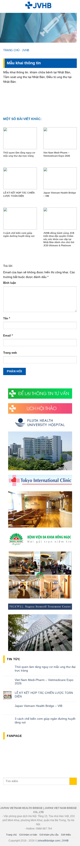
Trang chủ (11, 50)
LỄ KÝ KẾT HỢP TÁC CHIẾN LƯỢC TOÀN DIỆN (44, 694)
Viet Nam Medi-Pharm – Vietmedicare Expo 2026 (44, 681)
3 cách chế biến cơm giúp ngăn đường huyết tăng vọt (45, 720)
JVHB (25, 50)
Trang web (10, 352)
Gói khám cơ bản (28, 834)
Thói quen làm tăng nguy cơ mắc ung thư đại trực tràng (45, 668)
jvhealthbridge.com (49, 840)
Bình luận (9, 282)
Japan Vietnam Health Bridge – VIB (38, 706)
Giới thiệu (66, 834)
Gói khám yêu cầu (48, 834)
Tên (6, 318)
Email (8, 335)
